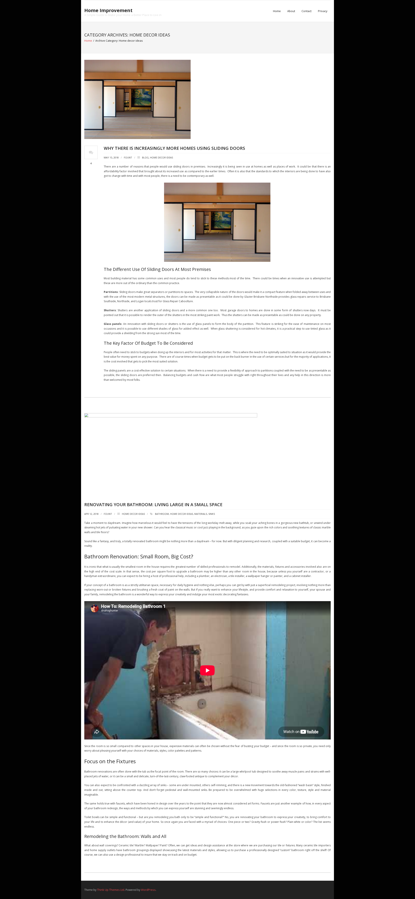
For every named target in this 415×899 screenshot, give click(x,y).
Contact (306, 11)
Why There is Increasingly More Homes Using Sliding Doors (174, 148)
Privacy (322, 11)
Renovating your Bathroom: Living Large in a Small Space (153, 504)
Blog (145, 157)
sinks (211, 513)
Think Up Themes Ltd (110, 890)
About (291, 11)
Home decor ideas (161, 157)
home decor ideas (181, 513)
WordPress (148, 890)
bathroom (162, 513)
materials (200, 513)
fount (128, 157)
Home (277, 11)
